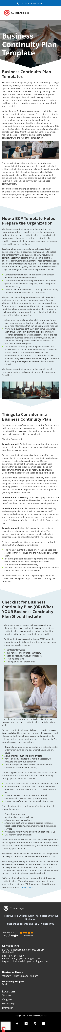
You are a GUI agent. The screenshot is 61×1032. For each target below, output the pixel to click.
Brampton (7, 1007)
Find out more (26, 887)
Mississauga (8, 1003)
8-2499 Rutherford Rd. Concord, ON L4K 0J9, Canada (23, 951)
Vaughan (7, 999)
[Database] (44, 1023)
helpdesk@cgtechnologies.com (30, 961)
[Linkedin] (26, 1023)
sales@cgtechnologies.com (25, 958)
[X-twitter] (35, 1023)
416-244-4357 (16, 955)
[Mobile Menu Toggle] (57, 13)
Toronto (6, 995)
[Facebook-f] (17, 1023)
